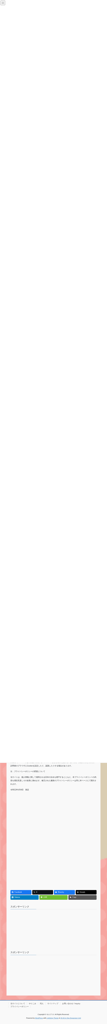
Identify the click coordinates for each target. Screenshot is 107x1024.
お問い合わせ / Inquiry (71, 1003)
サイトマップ (52, 1003)
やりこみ (32, 1003)
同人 (42, 1003)
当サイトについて (17, 1003)
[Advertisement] (32, 812)
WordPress (39, 1018)
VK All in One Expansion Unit (70, 1018)
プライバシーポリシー (19, 1006)
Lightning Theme (53, 1018)
